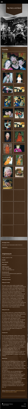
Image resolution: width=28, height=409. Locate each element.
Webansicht (23, 406)
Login (25, 403)
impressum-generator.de (20, 390)
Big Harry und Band (14, 8)
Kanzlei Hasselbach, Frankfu (11, 391)
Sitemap (11, 403)
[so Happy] (14, 61)
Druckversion (6, 403)
